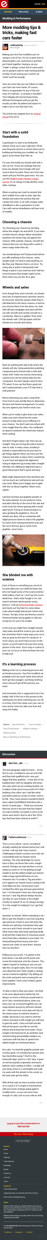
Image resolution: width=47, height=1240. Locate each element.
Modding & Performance (16, 18)
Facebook (7, 1232)
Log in (10, 1123)
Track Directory (9, 1161)
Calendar (7, 1157)
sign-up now (23, 1126)
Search (6, 1169)
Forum (6, 1153)
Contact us (7, 1173)
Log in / (39, 4)
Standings (7, 1165)
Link (41, 826)
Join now (8, 12)
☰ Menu (39, 12)
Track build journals (10, 1189)
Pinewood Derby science (31, 605)
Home (6, 1149)
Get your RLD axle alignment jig (14, 1197)
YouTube (29, 1232)
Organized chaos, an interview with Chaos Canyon (21, 1193)
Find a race (24, 12)
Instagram (18, 1232)
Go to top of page (23, 1141)
